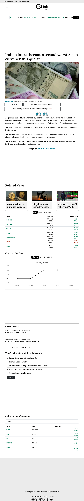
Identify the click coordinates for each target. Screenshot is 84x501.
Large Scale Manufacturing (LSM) (23, 358)
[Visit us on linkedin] (40, 499)
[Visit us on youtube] (51, 499)
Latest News (36, 497)
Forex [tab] (40, 212)
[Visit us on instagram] (47, 499)
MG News (9, 101)
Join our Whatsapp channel (43, 105)
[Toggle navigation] (6, 6)
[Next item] (77, 17)
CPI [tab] (45, 257)
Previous (10, 377)
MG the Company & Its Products (16, 2)
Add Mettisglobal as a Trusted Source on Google (31, 109)
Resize (13, 105)
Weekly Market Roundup (15, 333)
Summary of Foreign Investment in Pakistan (28, 365)
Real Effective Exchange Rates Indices (25, 369)
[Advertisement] (42, 35)
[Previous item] (74, 17)
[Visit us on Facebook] (33, 499)
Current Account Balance (20, 373)
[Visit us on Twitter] (36, 499)
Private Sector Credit (18, 362)
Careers (51, 497)
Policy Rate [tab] (35, 257)
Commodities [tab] (47, 212)
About (45, 497)
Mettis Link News (46, 148)
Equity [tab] (35, 212)
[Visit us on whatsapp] (43, 499)
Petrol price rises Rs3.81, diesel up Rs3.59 (22, 341)
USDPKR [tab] (49, 257)
